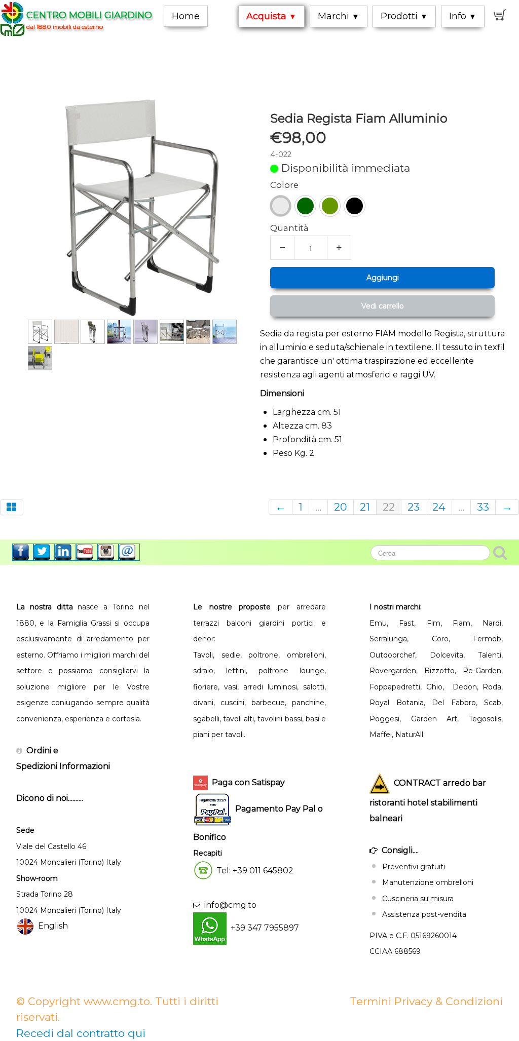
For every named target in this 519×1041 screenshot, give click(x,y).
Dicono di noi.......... (49, 798)
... (318, 506)
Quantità (289, 228)
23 (413, 506)
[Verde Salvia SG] (330, 206)
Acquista (271, 16)
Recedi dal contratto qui (80, 1033)
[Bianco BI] (280, 206)
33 (483, 506)
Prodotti (404, 16)
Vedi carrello (382, 306)
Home (186, 16)
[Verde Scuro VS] (305, 206)
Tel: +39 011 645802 (254, 870)
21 (365, 506)
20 (340, 506)
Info (462, 16)
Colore (284, 185)
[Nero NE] (354, 206)
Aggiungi (382, 277)
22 (389, 506)
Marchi (338, 16)
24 (439, 506)
